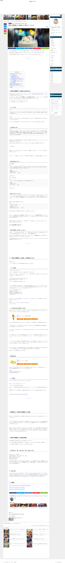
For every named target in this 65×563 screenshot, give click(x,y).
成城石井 (56, 50)
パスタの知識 (56, 43)
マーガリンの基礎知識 (15, 350)
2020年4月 (52, 75)
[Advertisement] (32, 8)
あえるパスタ (56, 55)
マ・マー (56, 62)
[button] (4, 17)
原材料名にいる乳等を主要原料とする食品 (16, 83)
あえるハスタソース (56, 102)
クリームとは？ (11, 303)
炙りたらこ (57, 103)
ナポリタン (52, 98)
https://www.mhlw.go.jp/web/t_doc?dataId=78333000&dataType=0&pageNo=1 (20, 485)
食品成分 (10, 23)
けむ (48, 26)
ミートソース (58, 99)
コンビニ (58, 106)
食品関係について (56, 38)
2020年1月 (52, 80)
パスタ (56, 98)
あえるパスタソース (53, 99)
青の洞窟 (56, 57)
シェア (5, 24)
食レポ (52, 102)
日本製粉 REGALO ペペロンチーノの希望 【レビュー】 (13, 523)
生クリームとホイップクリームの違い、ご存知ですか (17, 302)
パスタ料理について (56, 45)
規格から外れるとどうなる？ (15, 77)
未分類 (56, 65)
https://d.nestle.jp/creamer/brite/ (13, 372)
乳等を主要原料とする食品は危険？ (15, 84)
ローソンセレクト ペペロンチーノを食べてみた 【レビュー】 (39, 525)
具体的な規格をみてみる (14, 76)
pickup (13, 23)
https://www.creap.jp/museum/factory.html (15, 371)
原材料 (26, 23)
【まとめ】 (11, 86)
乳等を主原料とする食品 (18, 23)
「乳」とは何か (13, 74)
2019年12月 (52, 82)
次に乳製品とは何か (14, 75)
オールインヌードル (53, 106)
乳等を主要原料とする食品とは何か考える (16, 73)
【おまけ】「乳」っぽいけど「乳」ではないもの (16, 85)
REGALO (56, 60)
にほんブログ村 (52, 114)
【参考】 (11, 87)
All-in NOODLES (53, 103)
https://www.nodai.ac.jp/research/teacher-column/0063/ (17, 487)
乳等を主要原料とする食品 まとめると (16, 78)
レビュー (52, 110)
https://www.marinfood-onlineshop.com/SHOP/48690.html (20, 394)
